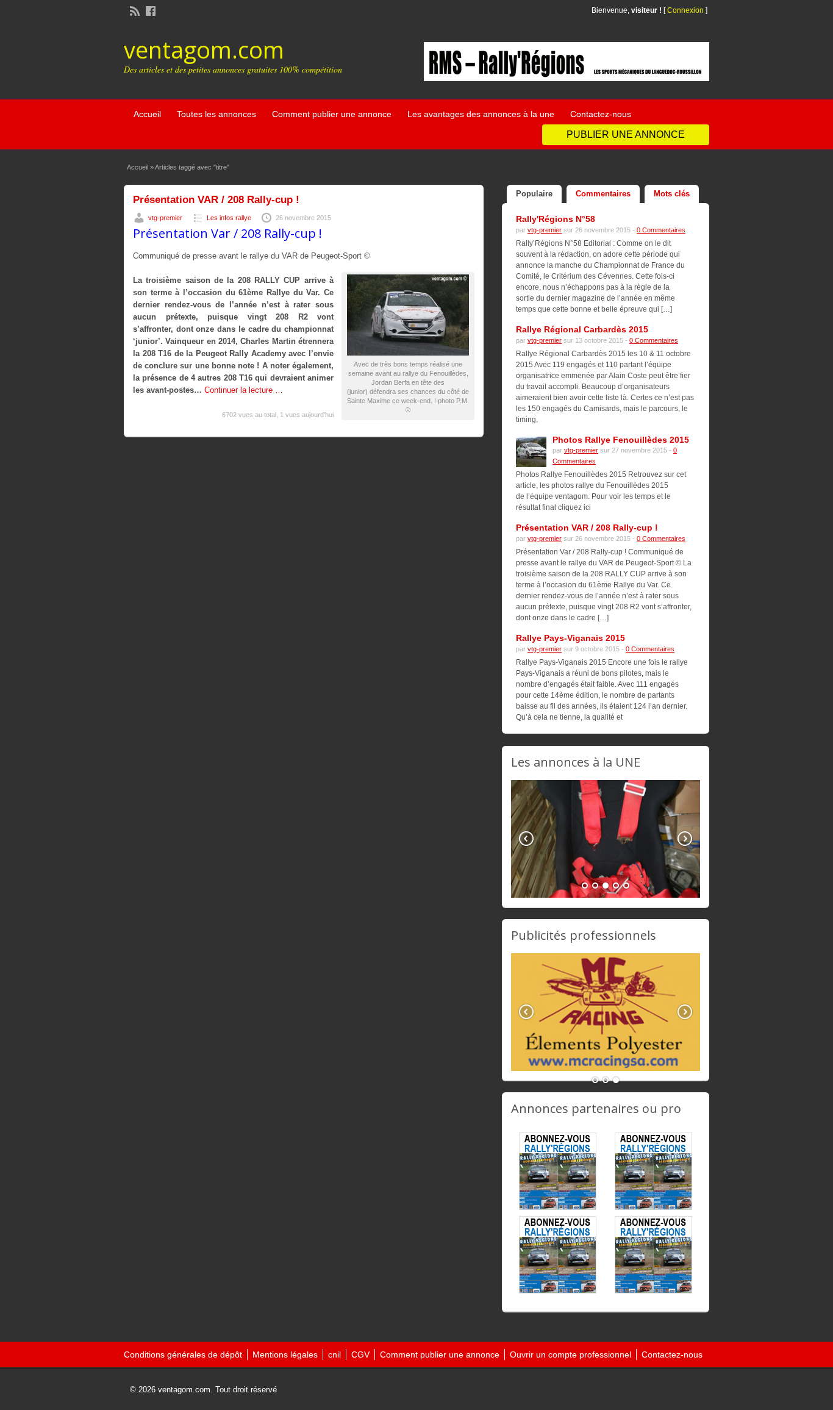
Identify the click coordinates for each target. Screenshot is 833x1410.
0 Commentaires (661, 230)
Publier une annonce (626, 134)
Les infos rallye (229, 217)
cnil (334, 1354)
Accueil (147, 114)
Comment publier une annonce (331, 114)
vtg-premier (165, 217)
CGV (360, 1354)
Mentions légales (285, 1354)
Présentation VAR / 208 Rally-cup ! (216, 200)
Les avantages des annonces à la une (480, 114)
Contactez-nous (600, 114)
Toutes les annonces (216, 114)
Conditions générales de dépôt (183, 1354)
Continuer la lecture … (243, 390)
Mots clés (672, 193)
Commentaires (603, 193)
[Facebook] (149, 10)
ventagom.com (204, 49)
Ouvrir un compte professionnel (570, 1354)
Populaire (534, 193)
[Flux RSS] (133, 10)
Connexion (686, 10)
